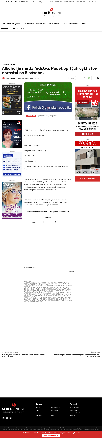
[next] (69, 116)
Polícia (13, 64)
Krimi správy (5, 64)
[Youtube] (95, 1)
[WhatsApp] (89, 78)
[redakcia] (4, 78)
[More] (67, 222)
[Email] (98, 78)
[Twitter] (84, 78)
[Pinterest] (93, 78)
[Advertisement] (51, 48)
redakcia (13, 78)
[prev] (66, 116)
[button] (99, 23)
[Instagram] (92, 1)
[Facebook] (89, 1)
